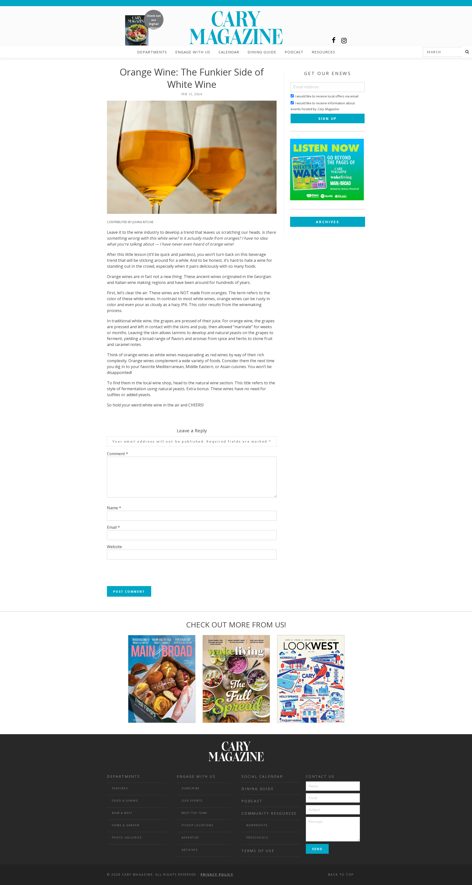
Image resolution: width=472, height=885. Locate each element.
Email (113, 527)
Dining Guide (262, 51)
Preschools (257, 837)
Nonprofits (256, 825)
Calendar (229, 51)
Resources (323, 51)
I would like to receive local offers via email (326, 96)
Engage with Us (192, 51)
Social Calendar (262, 776)
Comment (117, 453)
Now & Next (122, 813)
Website (114, 546)
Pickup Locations (197, 825)
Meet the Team (194, 813)
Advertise (190, 837)
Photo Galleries (127, 837)
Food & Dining (125, 800)
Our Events (192, 800)
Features (120, 788)
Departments (152, 51)
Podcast (294, 51)
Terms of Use (257, 850)
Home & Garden (126, 825)
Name (114, 508)
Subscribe (191, 788)
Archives (327, 221)
